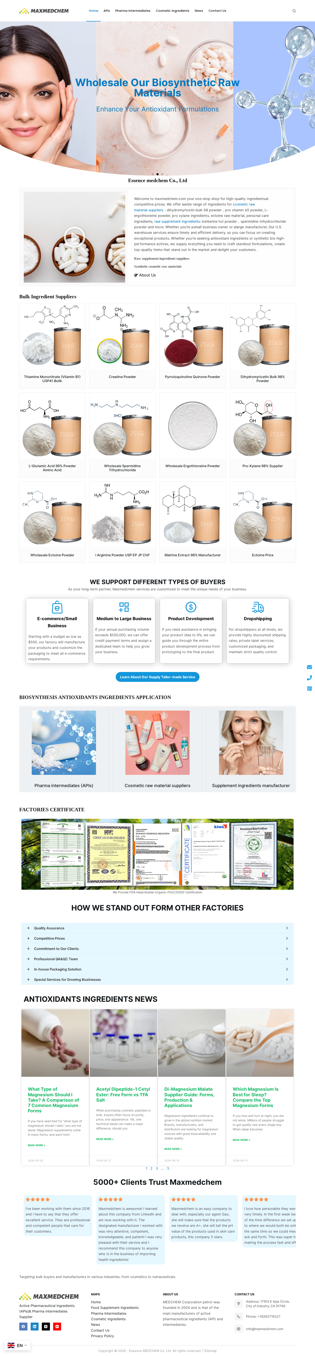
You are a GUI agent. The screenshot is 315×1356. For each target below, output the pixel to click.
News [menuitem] (199, 11)
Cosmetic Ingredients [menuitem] (172, 11)
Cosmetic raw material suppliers (157, 785)
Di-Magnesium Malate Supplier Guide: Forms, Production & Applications (189, 1097)
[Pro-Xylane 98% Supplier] (263, 426)
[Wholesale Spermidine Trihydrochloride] (123, 426)
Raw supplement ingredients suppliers (161, 258)
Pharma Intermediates (108, 1313)
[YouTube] (57, 1327)
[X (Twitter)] (46, 1327)
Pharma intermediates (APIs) (63, 785)
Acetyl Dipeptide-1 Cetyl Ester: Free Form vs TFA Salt (123, 1094)
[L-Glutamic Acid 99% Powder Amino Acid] (52, 426)
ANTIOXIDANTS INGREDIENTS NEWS (91, 999)
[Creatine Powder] (123, 336)
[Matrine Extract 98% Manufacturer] (193, 515)
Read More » (36, 1145)
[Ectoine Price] (263, 515)
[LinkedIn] (35, 1327)
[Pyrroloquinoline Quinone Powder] (193, 336)
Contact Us (100, 1330)
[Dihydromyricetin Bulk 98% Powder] (263, 336)
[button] (153, 174)
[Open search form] (294, 10)
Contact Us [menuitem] (217, 11)
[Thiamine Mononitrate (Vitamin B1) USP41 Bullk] (52, 336)
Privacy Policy (102, 1336)
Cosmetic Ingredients (108, 1319)
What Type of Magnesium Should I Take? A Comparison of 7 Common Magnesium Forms (53, 1099)
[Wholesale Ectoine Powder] (52, 515)
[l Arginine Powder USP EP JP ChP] (123, 515)
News (95, 1324)
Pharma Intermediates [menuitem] (132, 11)
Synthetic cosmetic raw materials (158, 266)
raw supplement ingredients (177, 221)
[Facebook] (23, 1327)
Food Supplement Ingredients (115, 1307)
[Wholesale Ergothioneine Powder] (193, 426)
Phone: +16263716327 (263, 1316)
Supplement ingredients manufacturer (251, 785)
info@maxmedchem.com (264, 1329)
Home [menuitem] (93, 11)
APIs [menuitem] (107, 11)
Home (96, 1302)
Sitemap (210, 1351)
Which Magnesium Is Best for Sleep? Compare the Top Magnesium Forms (256, 1097)
